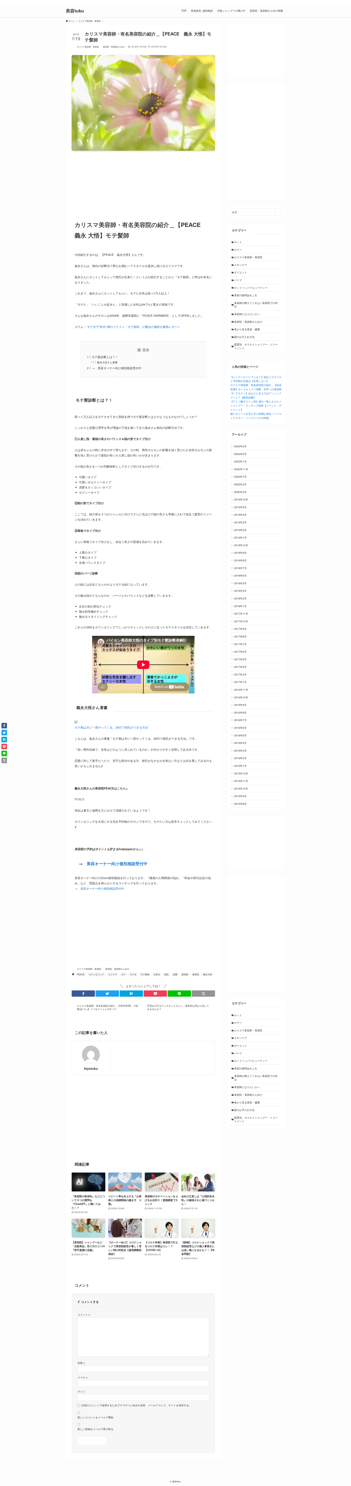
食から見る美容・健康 (247, 329)
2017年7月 (240, 644)
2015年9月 (240, 796)
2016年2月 (240, 758)
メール (82, 1377)
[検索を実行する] (278, 212)
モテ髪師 (145, 974)
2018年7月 (240, 568)
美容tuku (75, 10)
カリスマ (112, 974)
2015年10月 (241, 788)
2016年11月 (241, 689)
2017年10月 (241, 621)
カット (238, 242)
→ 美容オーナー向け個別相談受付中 (116, 368)
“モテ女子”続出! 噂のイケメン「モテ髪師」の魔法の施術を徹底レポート (133, 327)
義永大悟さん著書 (107, 362)
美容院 (195, 974)
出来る (157, 974)
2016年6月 (240, 727)
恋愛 (175, 974)
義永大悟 (207, 974)
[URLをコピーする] (203, 993)
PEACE (80, 799)
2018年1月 (240, 606)
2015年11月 (241, 781)
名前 (81, 1363)
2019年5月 (240, 507)
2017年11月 (241, 613)
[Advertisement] (143, 182)
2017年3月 (240, 674)
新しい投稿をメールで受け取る (95, 1429)
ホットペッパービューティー (250, 287)
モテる (133, 974)
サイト (81, 1391)
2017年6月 (240, 651)
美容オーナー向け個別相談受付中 (117, 863)
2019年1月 (240, 537)
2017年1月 (240, 682)
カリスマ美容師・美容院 (88, 46)
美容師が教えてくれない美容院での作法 (256, 304)
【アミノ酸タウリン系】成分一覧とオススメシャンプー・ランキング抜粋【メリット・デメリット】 (256, 405)
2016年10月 (241, 697)
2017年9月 (240, 629)
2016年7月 (240, 720)
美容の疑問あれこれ (245, 295)
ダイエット (240, 272)
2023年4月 (240, 446)
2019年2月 (240, 530)
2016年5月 (240, 735)
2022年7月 (240, 476)
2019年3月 (240, 522)
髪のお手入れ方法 (244, 337)
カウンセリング (96, 974)
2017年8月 (240, 636)
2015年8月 (240, 804)
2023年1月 (240, 461)
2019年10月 (241, 499)
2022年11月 (241, 469)
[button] (83, 993)
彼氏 (166, 974)
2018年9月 (240, 552)
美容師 (185, 974)
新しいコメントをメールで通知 (95, 1417)
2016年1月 (240, 766)
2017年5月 (240, 659)
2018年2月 (240, 598)
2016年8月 (240, 712)
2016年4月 (240, 743)
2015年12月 (241, 773)
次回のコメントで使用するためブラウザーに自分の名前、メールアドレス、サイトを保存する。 (136, 1405)
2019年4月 (240, 514)
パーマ (238, 280)
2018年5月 (240, 583)
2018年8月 (240, 560)
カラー (238, 249)
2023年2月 (240, 454)
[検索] (282, 2)
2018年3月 (240, 590)
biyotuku (91, 1068)
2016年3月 (240, 750)
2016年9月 (240, 705)
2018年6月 (240, 575)
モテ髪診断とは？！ (105, 357)
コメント (84, 1314)
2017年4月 (240, 667)
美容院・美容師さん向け (114, 46)
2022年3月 (240, 484)
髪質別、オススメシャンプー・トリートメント (256, 346)
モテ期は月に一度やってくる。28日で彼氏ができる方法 (111, 727)
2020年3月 (240, 492)
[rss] (278, 2)
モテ (123, 974)
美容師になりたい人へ (247, 314)
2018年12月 (241, 545)
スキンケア (240, 265)
